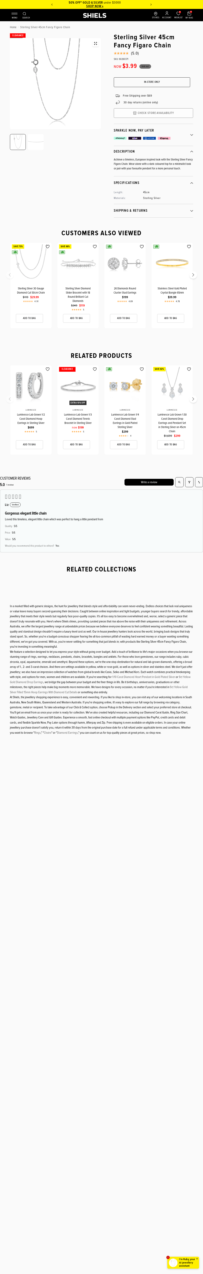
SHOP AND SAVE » (103, 6)
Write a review (149, 482)
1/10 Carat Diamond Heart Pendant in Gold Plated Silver (143, 677)
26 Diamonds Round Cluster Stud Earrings (125, 290)
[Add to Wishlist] (47, 246)
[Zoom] (96, 43)
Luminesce (31, 410)
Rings (37, 733)
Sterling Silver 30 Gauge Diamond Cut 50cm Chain (31, 290)
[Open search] (179, 482)
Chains (47, 733)
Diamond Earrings (67, 733)
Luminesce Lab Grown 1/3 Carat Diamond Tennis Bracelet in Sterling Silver (78, 419)
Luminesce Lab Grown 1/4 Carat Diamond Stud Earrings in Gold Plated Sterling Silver (125, 421)
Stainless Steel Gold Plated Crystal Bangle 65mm (172, 290)
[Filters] (189, 482)
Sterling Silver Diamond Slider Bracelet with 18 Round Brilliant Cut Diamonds (78, 295)
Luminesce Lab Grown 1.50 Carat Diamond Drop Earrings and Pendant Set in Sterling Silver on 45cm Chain (172, 423)
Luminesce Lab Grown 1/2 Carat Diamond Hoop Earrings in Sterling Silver (31, 419)
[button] (12, 276)
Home (13, 27)
